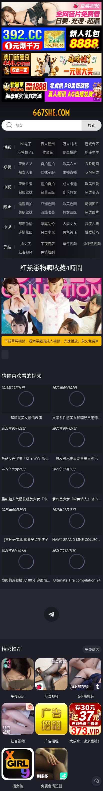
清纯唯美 (48, 212)
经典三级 (48, 192)
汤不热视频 (92, 243)
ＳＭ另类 (92, 172)
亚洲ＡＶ (25, 163)
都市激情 (25, 223)
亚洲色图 (48, 203)
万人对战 (70, 143)
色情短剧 (48, 252)
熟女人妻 (25, 172)
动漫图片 (92, 203)
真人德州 (48, 143)
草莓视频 (70, 243)
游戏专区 (92, 143)
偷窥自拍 (25, 203)
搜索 (91, 125)
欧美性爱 (92, 183)
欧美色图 (70, 203)
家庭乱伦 (48, 223)
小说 (7, 227)
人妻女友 (70, 223)
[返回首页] (97, 781)
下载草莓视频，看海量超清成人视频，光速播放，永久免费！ (51, 341)
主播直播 (70, 172)
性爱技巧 (92, 232)
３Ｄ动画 (92, 163)
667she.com (51, 113)
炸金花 (47, 152)
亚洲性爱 (25, 183)
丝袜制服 (48, 172)
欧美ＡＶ (70, 163)
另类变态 (92, 192)
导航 (7, 247)
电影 (7, 187)
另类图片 (92, 212)
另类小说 (48, 232)
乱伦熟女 (70, 192)
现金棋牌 (70, 152)
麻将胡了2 (26, 152)
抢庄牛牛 (92, 152)
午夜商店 (48, 243)
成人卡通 (70, 183)
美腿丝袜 (25, 212)
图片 (7, 207)
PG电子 (25, 143)
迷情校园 (25, 232)
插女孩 (25, 243)
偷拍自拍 (48, 183)
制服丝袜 (25, 192)
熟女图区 (70, 212)
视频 (7, 167)
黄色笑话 (70, 232)
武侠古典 (92, 223)
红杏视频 (25, 252)
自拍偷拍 (48, 163)
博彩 (7, 147)
